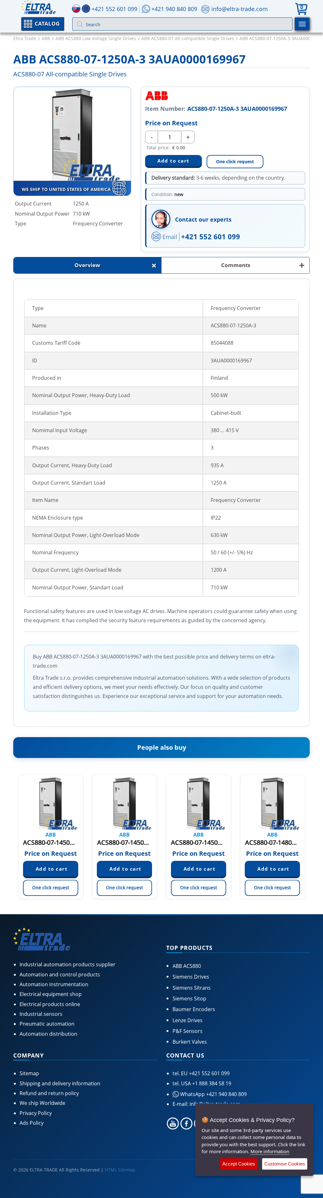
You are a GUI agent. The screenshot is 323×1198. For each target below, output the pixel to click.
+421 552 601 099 (210, 236)
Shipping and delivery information (60, 1083)
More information (269, 1151)
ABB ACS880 (187, 966)
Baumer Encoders (194, 1009)
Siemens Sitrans (192, 987)
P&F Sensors (188, 1031)
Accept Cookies (238, 1163)
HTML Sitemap (120, 1170)
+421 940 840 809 (174, 9)
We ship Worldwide (42, 1103)
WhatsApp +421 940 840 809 (213, 1094)
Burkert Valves (190, 1041)
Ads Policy (32, 1122)
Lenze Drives (188, 1020)
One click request (235, 161)
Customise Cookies (284, 1163)
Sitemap (29, 1073)
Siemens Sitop (189, 998)
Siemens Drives (191, 976)
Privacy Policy (36, 1113)
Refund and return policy (49, 1093)
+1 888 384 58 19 (211, 1083)
